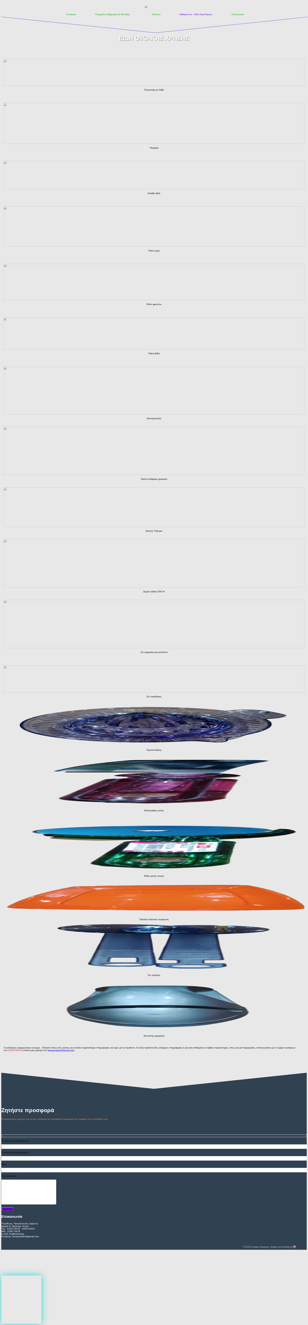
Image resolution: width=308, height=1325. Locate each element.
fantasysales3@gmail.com (61, 1050)
